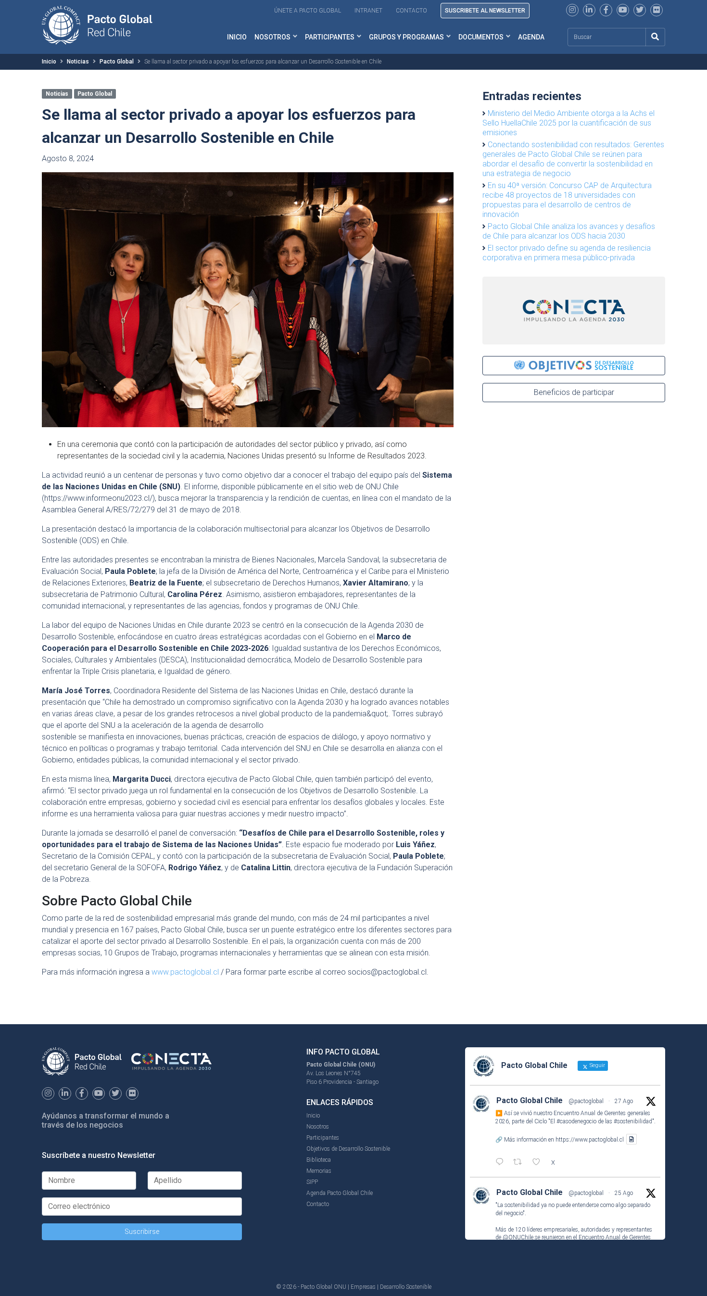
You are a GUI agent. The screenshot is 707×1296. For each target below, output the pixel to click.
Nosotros (272, 37)
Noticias (78, 61)
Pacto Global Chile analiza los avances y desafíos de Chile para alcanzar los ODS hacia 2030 (568, 231)
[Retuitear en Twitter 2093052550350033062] (520, 1162)
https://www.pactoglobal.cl (590, 1139)
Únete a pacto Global (307, 10)
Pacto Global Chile (529, 1100)
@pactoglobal (586, 1101)
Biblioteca (318, 1159)
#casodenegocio (576, 1121)
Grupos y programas (406, 37)
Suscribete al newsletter (485, 10)
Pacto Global (117, 61)
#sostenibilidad (633, 1121)
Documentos (481, 37)
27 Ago (624, 1101)
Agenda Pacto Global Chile (339, 1193)
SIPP (312, 1182)
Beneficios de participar (574, 392)
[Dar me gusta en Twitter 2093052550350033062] (539, 1162)
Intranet (368, 10)
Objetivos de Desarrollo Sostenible (348, 1148)
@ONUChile (518, 1237)
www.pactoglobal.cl (185, 972)
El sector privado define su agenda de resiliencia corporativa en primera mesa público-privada (566, 252)
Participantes (329, 37)
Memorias (318, 1171)
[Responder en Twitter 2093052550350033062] (502, 1162)
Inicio (237, 37)
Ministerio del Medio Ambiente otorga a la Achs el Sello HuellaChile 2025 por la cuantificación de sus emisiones (568, 123)
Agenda (531, 37)
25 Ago (624, 1193)
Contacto (411, 10)
